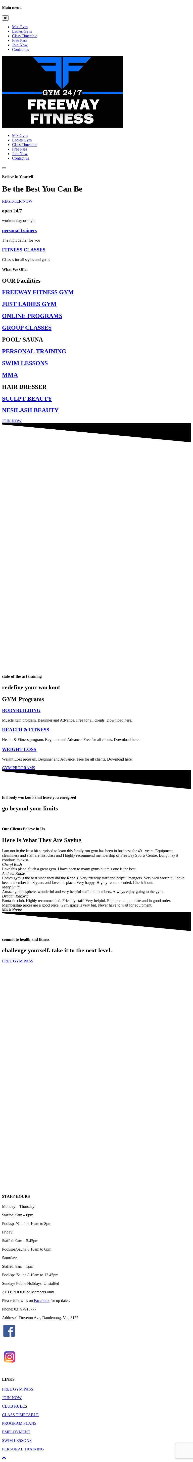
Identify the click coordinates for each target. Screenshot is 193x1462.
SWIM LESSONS (17, 1440)
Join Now (20, 45)
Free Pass (19, 40)
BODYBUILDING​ (21, 710)
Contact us (20, 49)
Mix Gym (20, 27)
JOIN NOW (12, 1398)
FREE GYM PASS (17, 1389)
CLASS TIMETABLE (20, 1415)
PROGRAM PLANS (19, 1423)
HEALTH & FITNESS (25, 729)
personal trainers (19, 230)
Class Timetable (24, 36)
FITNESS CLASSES (23, 249)
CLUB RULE (13, 1406)
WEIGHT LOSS (19, 749)
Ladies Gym (22, 31)
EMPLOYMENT (16, 1432)
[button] (17, 201)
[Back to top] (4, 1457)
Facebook (42, 1300)
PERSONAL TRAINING (23, 1449)
